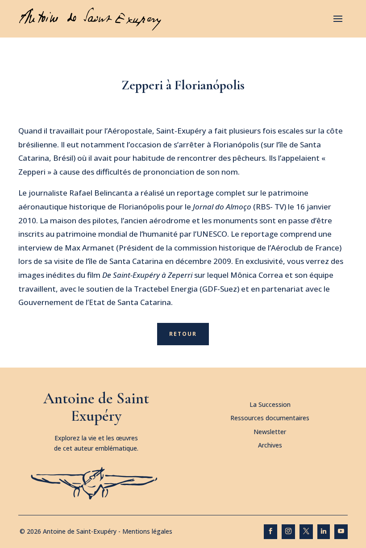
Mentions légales (147, 531)
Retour (183, 334)
